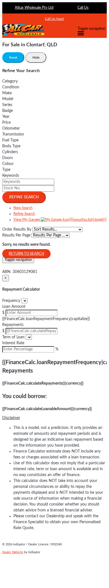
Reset (13, 57)
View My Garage (59, 220)
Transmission (13, 134)
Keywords (10, 176)
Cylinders (10, 152)
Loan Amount (13, 307)
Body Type (11, 146)
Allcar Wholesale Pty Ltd (34, 8)
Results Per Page (16, 235)
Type (6, 170)
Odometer (11, 128)
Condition (10, 87)
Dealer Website (12, 552)
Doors (7, 158)
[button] (54, 418)
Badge (7, 111)
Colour (8, 164)
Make (7, 93)
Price (6, 123)
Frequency (11, 301)
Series (7, 105)
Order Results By (16, 229)
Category (10, 81)
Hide (35, 57)
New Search (22, 208)
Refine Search (24, 197)
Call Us (83, 8)
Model (7, 99)
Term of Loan (13, 337)
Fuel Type (10, 140)
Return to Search (26, 254)
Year (6, 117)
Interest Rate (13, 343)
